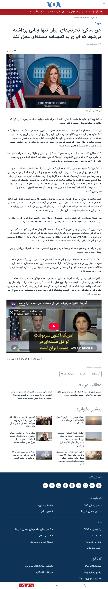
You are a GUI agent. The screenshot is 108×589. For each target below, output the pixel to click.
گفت (43, 218)
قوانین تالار (47, 512)
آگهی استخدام (94, 548)
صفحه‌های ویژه (93, 566)
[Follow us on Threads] (65, 485)
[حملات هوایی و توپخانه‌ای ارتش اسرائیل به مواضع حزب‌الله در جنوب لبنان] (44, 455)
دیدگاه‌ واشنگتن (44, 572)
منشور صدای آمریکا (91, 512)
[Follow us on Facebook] (99, 485)
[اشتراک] (45, 485)
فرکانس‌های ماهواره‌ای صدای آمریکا (34, 530)
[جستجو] (84, 585)
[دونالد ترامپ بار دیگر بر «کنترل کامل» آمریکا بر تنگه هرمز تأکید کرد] (94, 420)
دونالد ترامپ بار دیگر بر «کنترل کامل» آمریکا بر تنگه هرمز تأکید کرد (60, 11)
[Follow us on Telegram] (92, 485)
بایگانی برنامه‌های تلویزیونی (38, 566)
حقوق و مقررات (44, 505)
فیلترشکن (97, 536)
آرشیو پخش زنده (93, 572)
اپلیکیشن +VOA (93, 530)
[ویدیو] (57, 585)
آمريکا (98, 23)
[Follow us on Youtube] (78, 485)
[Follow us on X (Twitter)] (85, 485)
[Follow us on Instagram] (72, 485)
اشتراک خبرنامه (94, 542)
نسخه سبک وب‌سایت (41, 542)
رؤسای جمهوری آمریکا (90, 578)
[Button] (11, 51)
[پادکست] (52, 485)
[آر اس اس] (58, 485)
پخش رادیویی (45, 536)
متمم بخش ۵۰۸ (93, 505)
